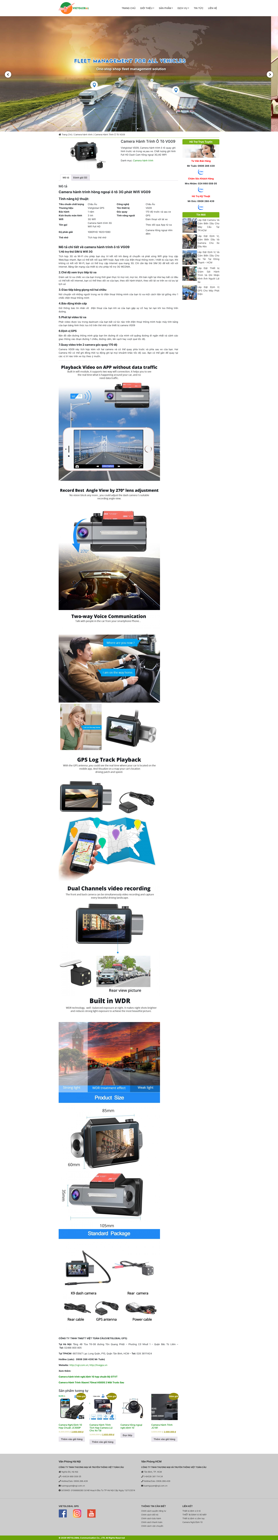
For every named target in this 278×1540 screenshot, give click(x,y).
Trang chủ (129, 8)
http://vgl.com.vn (79, 1365)
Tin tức (198, 8)
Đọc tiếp (127, 1435)
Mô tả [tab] (66, 177)
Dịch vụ (182, 8)
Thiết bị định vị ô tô (191, 1511)
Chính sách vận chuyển (152, 1526)
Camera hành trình (83, 134)
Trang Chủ (66, 134)
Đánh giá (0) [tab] (80, 177)
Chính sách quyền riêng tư (153, 1511)
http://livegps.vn (98, 1365)
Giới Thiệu (146, 8)
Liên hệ (212, 8)
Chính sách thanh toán (151, 1522)
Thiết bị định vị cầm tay (193, 1518)
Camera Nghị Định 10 (192, 1522)
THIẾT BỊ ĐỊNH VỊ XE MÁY (194, 1514)
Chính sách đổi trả (149, 1514)
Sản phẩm (165, 8)
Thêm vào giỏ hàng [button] (72, 1439)
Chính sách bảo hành (151, 1518)
